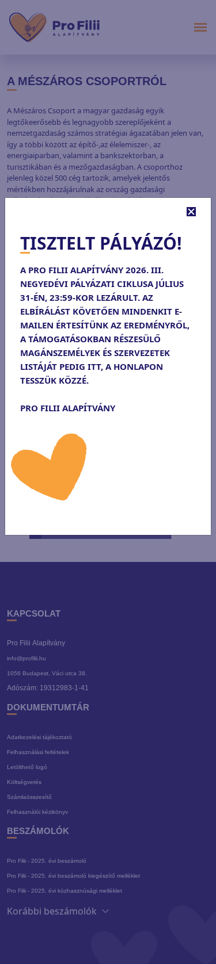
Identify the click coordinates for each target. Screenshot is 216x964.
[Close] (191, 211)
